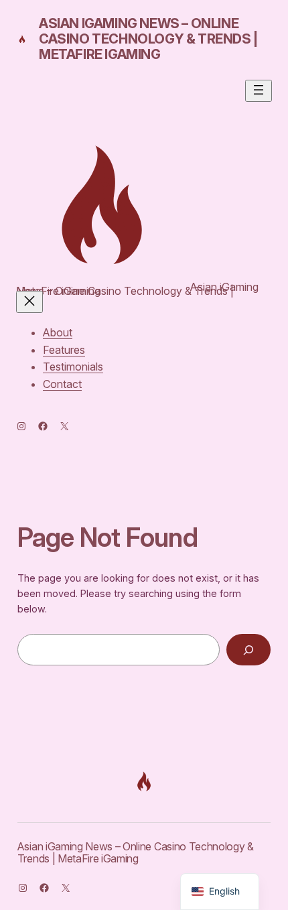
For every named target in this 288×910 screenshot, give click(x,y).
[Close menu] (29, 302)
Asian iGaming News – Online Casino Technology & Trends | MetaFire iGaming (148, 38)
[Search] (248, 649)
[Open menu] (258, 91)
